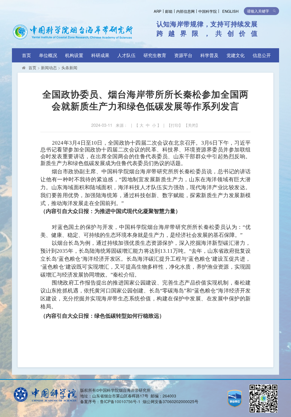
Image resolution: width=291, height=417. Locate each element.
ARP (157, 11)
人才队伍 (126, 55)
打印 (175, 125)
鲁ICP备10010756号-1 (120, 401)
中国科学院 (207, 11)
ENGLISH (230, 11)
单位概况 (48, 55)
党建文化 (235, 55)
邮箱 (168, 11)
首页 (26, 55)
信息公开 (262, 55)
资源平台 (183, 55)
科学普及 (209, 55)
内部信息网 (185, 11)
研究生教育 (155, 55)
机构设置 (74, 55)
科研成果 (100, 55)
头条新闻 (69, 67)
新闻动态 (49, 67)
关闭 (192, 125)
